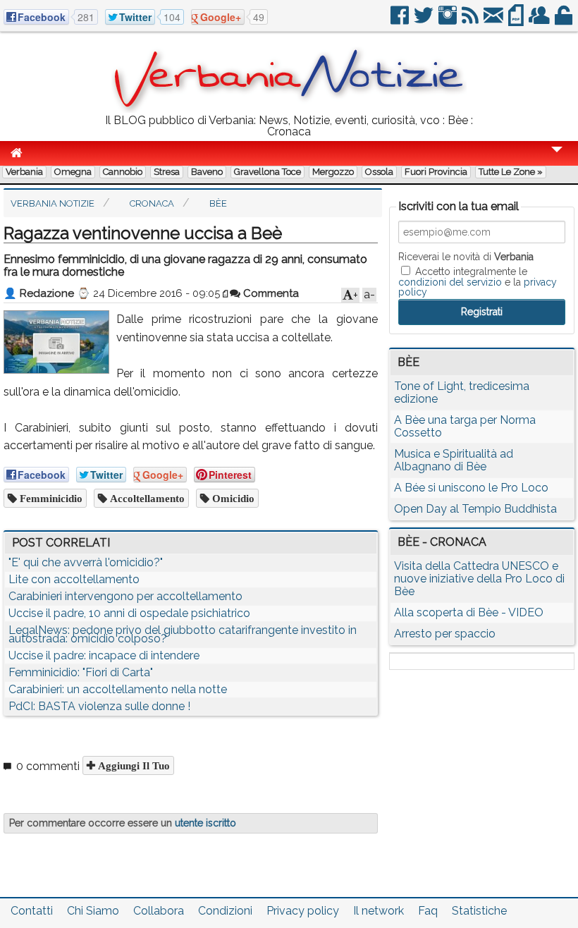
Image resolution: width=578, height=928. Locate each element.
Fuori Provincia (436, 171)
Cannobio (122, 171)
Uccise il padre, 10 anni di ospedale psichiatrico (129, 613)
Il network (378, 910)
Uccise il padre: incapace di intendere (103, 655)
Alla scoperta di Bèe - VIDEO (468, 612)
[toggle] (556, 159)
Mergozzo (333, 171)
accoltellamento (146, 498)
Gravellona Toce (267, 171)
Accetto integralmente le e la (477, 281)
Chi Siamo (93, 910)
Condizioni (225, 910)
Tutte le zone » (511, 171)
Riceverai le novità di (466, 257)
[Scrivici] (494, 21)
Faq (428, 910)
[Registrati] (540, 21)
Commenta (269, 293)
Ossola (379, 171)
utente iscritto (205, 823)
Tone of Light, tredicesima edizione (461, 392)
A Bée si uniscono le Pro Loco (471, 487)
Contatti (32, 910)
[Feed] (471, 21)
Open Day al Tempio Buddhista (475, 508)
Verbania (24, 171)
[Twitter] (425, 21)
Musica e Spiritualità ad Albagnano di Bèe (453, 460)
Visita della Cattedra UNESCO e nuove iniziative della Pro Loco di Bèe (479, 578)
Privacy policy (302, 910)
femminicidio (49, 498)
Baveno (207, 171)
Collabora (158, 910)
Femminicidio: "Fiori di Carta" (80, 672)
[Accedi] (564, 21)
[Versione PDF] (517, 21)
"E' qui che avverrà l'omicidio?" (85, 562)
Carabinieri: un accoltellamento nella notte (117, 689)
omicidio (231, 498)
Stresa (167, 171)
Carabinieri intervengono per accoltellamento (125, 596)
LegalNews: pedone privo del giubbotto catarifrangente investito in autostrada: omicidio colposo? (182, 634)
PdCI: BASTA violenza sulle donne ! (99, 706)
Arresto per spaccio (445, 633)
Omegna (73, 171)
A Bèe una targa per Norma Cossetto (465, 426)
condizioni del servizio (450, 282)
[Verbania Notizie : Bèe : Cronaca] (289, 109)
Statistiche (479, 910)
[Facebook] (401, 21)
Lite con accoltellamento (74, 579)
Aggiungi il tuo (132, 765)
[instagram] (448, 21)
